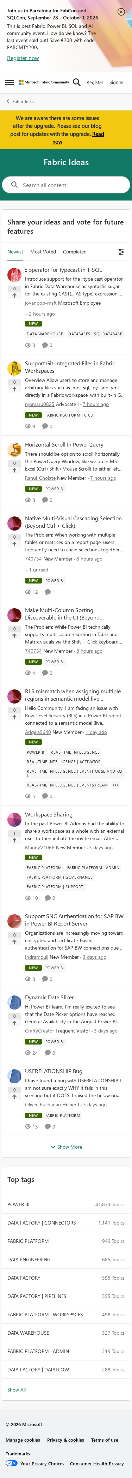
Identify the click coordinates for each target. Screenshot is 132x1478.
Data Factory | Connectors (41, 1222)
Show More (69, 1146)
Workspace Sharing (49, 814)
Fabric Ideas (23, 101)
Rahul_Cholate (40, 477)
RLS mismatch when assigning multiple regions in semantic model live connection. (73, 695)
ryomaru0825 (40, 404)
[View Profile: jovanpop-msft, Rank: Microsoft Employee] (14, 275)
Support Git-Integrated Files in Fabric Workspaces (70, 367)
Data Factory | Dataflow (38, 1369)
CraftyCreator (39, 1030)
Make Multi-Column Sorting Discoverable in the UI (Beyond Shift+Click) (62, 613)
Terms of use (104, 1440)
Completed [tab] (75, 251)
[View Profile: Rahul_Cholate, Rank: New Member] (14, 450)
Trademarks (18, 1453)
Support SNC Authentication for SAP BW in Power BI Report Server (74, 919)
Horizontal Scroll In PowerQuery (64, 444)
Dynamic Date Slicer (49, 997)
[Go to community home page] (44, 82)
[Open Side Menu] (9, 82)
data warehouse (28, 1332)
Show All (16, 1389)
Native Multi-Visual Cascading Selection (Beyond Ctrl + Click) (73, 522)
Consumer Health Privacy (97, 1463)
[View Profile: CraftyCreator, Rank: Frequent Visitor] (14, 1002)
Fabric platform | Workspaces (45, 1314)
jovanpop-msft (41, 302)
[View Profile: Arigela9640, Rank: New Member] (14, 696)
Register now (23, 57)
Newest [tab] (15, 251)
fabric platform (28, 1241)
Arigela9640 (38, 732)
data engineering (29, 1259)
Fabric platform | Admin (38, 1351)
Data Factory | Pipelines (36, 1296)
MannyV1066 (40, 847)
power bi (18, 1204)
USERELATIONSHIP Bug (53, 1071)
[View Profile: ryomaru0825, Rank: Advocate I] (14, 368)
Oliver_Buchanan (43, 1104)
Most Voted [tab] (43, 251)
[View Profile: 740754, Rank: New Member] (14, 523)
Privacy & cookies (65, 1440)
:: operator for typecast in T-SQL (63, 269)
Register (95, 82)
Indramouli (36, 956)
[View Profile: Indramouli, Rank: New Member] (14, 921)
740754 (33, 558)
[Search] (77, 82)
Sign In (116, 82)
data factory (23, 1277)
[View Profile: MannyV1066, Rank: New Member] (14, 820)
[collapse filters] (120, 251)
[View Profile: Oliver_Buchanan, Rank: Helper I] (14, 1076)
